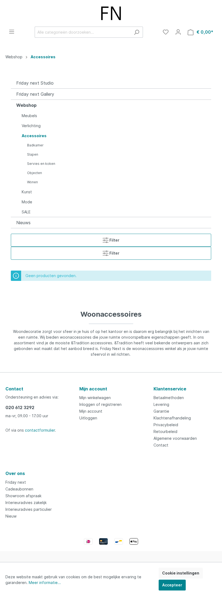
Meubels (29, 115)
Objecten (34, 173)
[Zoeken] (136, 32)
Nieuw (11, 516)
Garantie (161, 411)
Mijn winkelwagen (95, 397)
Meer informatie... (45, 582)
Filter (114, 240)
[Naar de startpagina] (111, 13)
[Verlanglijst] (165, 32)
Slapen (32, 154)
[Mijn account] (178, 32)
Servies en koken (41, 164)
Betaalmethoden (169, 397)
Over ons (15, 473)
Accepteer (172, 585)
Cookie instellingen (180, 573)
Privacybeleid (166, 424)
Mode (27, 202)
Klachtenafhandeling (172, 418)
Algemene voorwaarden (175, 438)
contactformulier (40, 430)
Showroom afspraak (23, 495)
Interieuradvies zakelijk (26, 502)
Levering (161, 404)
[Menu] (11, 32)
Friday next (15, 482)
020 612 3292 (19, 407)
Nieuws (23, 222)
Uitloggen (88, 418)
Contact (161, 445)
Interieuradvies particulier (28, 509)
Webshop (26, 105)
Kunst (27, 192)
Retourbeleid (165, 431)
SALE (26, 212)
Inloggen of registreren (100, 404)
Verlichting (31, 125)
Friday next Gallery (35, 94)
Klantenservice (170, 388)
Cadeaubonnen (19, 489)
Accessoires (34, 135)
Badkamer (35, 145)
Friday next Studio (35, 83)
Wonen (32, 182)
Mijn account (93, 388)
